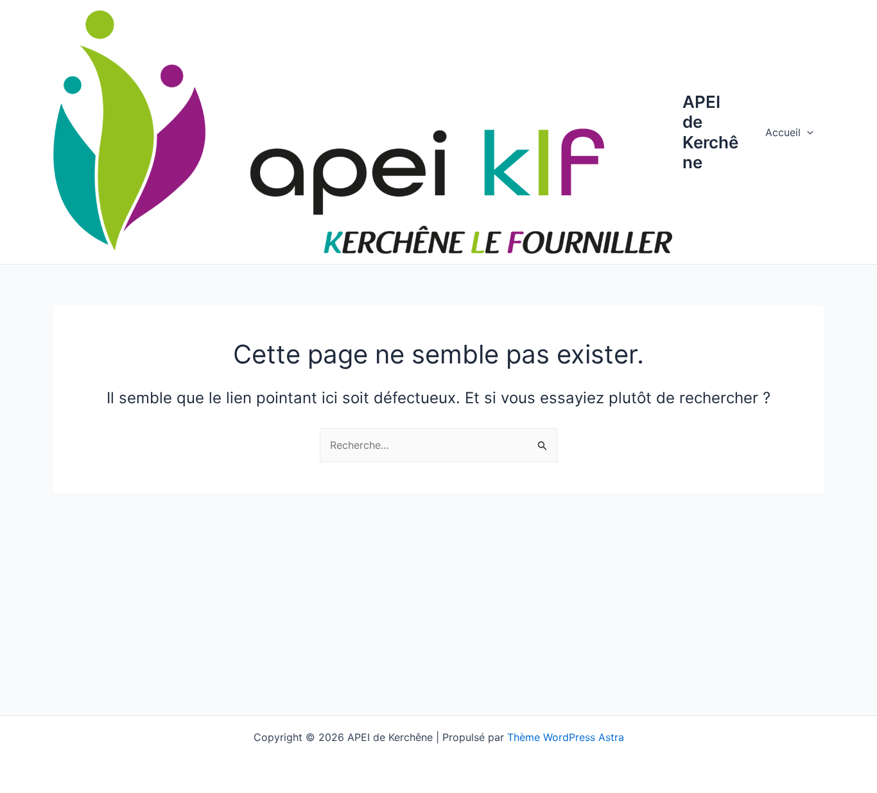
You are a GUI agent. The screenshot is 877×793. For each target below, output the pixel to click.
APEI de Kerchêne (710, 132)
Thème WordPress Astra (565, 737)
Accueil (783, 132)
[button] (807, 132)
